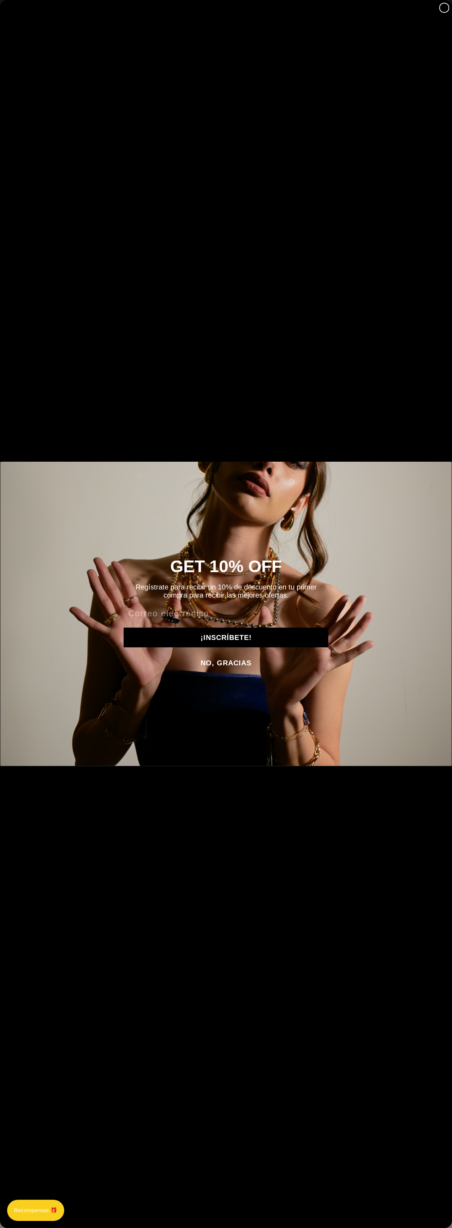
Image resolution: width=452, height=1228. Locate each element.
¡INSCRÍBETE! (226, 637)
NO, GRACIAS (226, 663)
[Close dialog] (444, 8)
